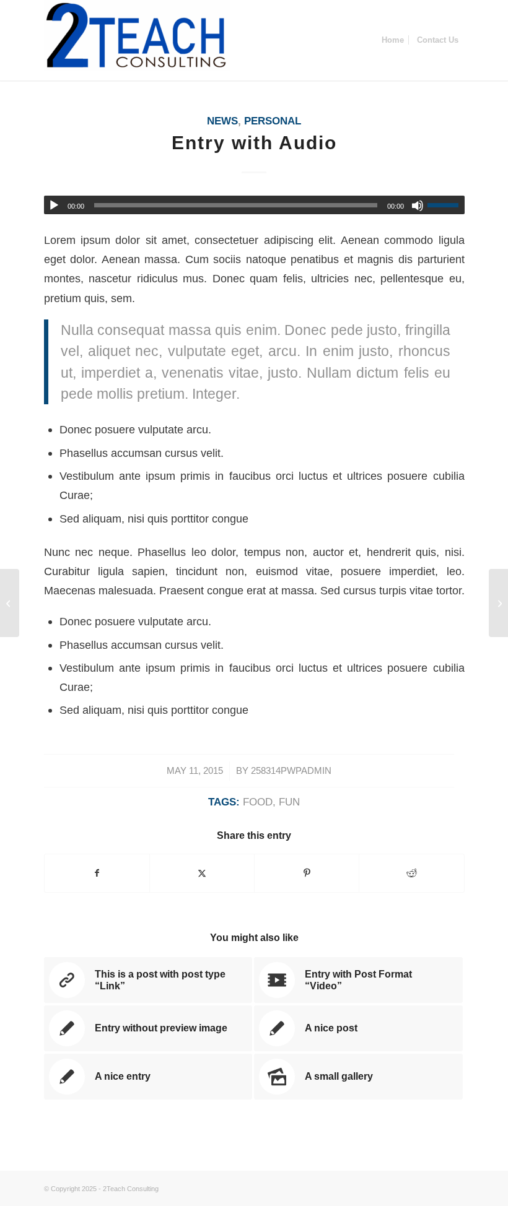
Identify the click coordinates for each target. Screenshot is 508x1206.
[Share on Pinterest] (307, 873)
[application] (254, 205)
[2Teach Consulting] (137, 40)
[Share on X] (202, 873)
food (258, 802)
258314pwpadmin (291, 771)
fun (289, 802)
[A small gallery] (9, 603)
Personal (272, 121)
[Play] (54, 205)
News (222, 121)
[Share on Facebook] (97, 873)
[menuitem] (392, 40)
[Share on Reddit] (411, 873)
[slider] (446, 205)
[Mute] (417, 205)
